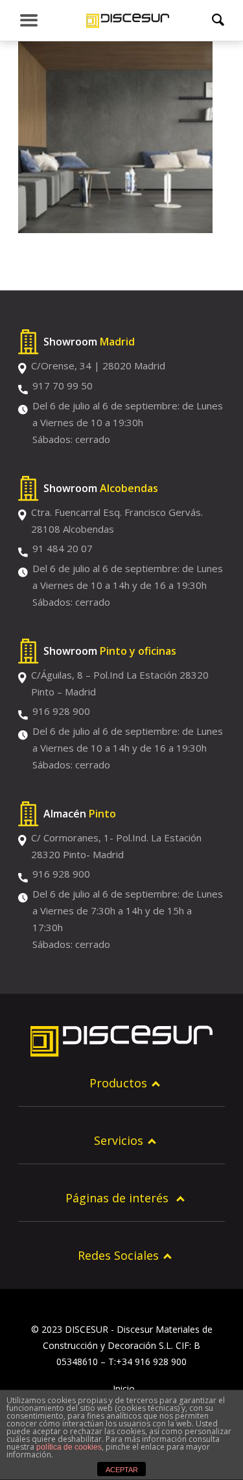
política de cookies (69, 1447)
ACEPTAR (122, 1470)
